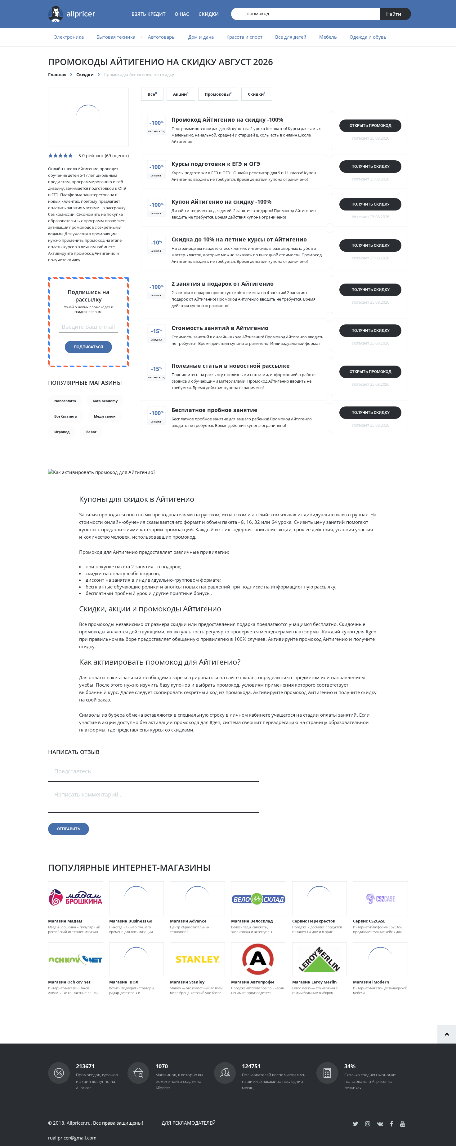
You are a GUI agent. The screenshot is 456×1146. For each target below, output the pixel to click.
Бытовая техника (115, 37)
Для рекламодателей (189, 1123)
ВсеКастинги (65, 416)
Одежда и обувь (368, 37)
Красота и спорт (244, 37)
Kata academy (105, 400)
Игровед (61, 431)
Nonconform (65, 400)
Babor (91, 431)
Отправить (68, 829)
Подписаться (88, 347)
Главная (57, 74)
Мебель (328, 37)
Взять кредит (148, 14)
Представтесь (72, 771)
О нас (182, 14)
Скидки (209, 14)
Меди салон (104, 416)
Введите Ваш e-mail (88, 326)
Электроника (69, 37)
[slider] (60, 155)
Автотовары (162, 37)
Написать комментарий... (88, 794)
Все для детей (290, 37)
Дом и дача (201, 37)
